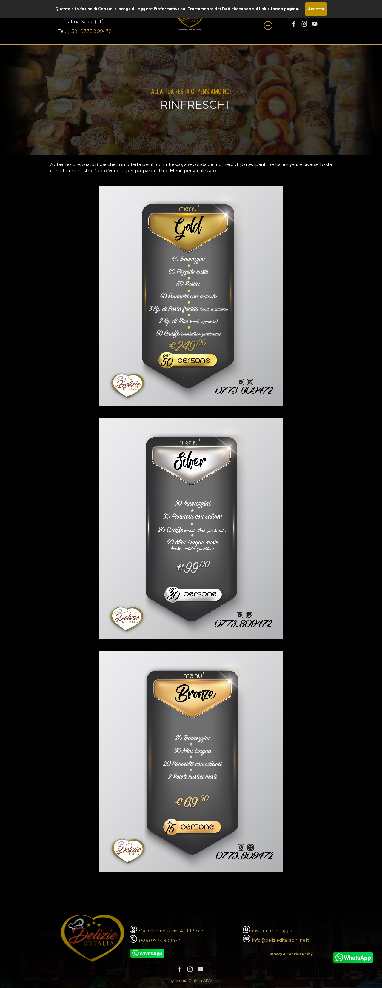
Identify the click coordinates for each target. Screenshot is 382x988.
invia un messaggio (273, 930)
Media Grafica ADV (193, 980)
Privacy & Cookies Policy (290, 954)
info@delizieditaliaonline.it (280, 940)
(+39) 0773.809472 (89, 31)
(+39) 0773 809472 (159, 940)
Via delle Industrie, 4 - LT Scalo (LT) (176, 931)
